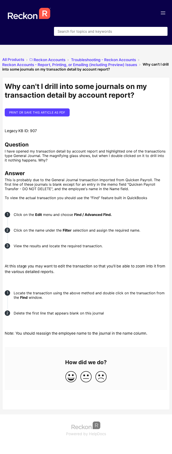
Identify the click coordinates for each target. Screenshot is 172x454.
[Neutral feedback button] (86, 377)
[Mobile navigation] (163, 13)
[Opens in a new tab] (86, 425)
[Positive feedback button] (71, 377)
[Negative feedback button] (101, 377)
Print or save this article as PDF (37, 112)
